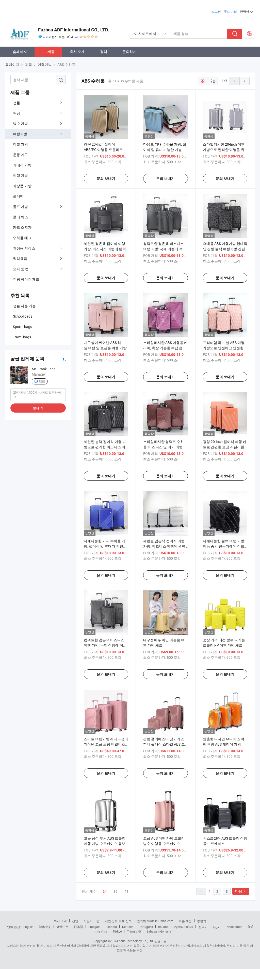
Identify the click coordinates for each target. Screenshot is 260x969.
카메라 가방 (22, 165)
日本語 (78, 927)
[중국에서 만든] (37, 10)
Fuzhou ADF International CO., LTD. (73, 29)
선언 (75, 921)
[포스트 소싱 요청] (249, 34)
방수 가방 (20, 123)
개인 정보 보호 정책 (118, 921)
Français (94, 927)
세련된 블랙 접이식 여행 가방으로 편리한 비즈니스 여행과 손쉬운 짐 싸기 (105, 447)
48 (126, 891)
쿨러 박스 (20, 217)
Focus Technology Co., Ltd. (135, 941)
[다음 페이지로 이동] (244, 81)
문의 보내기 (106, 179)
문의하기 (129, 51)
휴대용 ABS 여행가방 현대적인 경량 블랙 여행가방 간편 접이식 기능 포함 (225, 249)
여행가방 (20, 133)
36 (115, 891)
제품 (51, 51)
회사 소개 (77, 51)
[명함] (64, 358)
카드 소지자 (22, 227)
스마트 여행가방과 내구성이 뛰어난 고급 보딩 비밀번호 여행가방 (106, 744)
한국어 (202, 927)
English (28, 927)
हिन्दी (250, 927)
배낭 (16, 113)
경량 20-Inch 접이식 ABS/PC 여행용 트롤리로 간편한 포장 (105, 149)
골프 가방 (20, 206)
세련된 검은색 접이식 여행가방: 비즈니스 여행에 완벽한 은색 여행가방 (164, 546)
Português (146, 927)
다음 (238, 891)
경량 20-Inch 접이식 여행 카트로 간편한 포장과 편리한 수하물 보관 (224, 447)
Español (111, 927)
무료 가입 (230, 11)
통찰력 (201, 921)
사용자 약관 (92, 921)
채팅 (42, 381)
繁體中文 (62, 927)
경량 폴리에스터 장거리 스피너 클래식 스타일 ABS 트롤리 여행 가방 (164, 744)
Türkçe (117, 931)
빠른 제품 (185, 921)
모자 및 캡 (21, 268)
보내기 (38, 407)
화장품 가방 (22, 185)
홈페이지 (20, 51)
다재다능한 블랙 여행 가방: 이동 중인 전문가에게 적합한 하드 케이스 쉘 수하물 (224, 546)
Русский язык (183, 927)
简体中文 (45, 927)
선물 (16, 102)
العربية (217, 927)
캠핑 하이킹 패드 (26, 279)
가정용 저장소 (24, 248)
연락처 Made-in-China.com (155, 921)
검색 (103, 51)
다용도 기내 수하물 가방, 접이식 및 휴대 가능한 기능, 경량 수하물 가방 (165, 149)
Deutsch (127, 927)
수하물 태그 (22, 237)
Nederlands (234, 927)
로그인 (216, 11)
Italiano (163, 927)
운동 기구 (20, 154)
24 (105, 891)
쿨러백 (18, 196)
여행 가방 (20, 175)
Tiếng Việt (134, 931)
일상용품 (20, 258)
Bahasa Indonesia (159, 931)
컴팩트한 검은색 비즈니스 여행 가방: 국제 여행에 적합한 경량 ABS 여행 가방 (105, 645)
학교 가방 (20, 144)
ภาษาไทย (100, 931)
